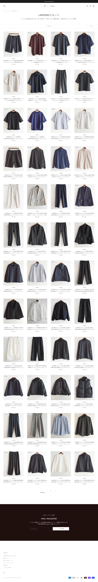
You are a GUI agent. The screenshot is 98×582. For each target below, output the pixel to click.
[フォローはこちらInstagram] (4, 572)
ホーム (4, 11)
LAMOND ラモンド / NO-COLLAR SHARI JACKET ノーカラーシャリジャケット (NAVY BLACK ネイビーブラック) (84, 214)
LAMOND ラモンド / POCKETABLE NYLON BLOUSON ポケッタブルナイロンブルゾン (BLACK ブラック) (84, 481)
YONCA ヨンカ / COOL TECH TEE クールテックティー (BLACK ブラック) (84, 99)
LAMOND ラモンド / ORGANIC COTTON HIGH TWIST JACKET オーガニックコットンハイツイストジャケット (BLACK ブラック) (13, 328)
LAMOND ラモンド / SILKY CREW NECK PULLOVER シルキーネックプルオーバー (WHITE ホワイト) (60, 481)
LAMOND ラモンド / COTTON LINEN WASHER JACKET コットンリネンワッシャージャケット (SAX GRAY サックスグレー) (37, 290)
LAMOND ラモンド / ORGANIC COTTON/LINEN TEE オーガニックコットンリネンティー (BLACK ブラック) (13, 137)
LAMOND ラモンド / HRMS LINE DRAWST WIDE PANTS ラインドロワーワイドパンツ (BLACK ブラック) (13, 481)
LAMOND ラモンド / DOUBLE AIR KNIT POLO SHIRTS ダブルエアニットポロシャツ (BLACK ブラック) (61, 328)
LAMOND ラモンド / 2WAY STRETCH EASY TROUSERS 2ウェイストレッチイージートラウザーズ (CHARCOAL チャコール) (13, 252)
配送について (6, 558)
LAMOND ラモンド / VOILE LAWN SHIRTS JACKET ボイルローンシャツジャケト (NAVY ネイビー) (61, 176)
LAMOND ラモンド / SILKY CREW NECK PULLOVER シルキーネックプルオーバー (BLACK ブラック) (37, 481)
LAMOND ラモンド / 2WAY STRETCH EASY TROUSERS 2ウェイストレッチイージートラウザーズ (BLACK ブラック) (61, 252)
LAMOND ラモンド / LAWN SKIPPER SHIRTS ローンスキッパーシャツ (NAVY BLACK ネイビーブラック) (37, 99)
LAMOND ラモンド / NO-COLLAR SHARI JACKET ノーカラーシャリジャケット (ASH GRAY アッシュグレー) (37, 214)
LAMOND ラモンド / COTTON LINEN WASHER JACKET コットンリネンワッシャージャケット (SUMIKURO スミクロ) (14, 290)
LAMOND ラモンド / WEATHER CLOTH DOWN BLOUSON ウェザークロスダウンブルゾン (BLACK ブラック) (37, 405)
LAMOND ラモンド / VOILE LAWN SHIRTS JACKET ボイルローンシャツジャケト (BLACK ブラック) (37, 176)
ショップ (8, 11)
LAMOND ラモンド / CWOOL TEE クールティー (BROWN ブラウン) (37, 61)
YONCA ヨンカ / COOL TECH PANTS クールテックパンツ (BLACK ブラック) (61, 99)
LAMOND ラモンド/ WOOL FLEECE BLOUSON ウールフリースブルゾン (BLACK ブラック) (13, 405)
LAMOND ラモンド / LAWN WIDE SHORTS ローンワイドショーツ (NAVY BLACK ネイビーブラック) (14, 61)
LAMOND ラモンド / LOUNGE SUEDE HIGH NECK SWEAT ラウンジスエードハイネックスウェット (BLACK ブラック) (61, 366)
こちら (47, 524)
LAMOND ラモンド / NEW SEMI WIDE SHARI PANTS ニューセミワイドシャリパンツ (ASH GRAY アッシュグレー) (13, 214)
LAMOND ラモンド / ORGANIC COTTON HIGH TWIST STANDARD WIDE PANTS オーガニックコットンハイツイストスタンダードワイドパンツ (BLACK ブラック (84, 290)
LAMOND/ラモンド (15, 11)
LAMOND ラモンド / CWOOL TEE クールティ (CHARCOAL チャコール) (60, 61)
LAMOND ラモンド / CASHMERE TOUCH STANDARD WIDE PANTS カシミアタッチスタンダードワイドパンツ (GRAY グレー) (37, 443)
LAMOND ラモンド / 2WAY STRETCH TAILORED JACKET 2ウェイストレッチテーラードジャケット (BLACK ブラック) (84, 252)
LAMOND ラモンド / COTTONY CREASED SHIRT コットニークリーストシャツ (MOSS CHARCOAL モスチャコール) (84, 443)
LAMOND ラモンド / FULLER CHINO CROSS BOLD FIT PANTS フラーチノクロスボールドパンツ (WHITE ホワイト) (13, 366)
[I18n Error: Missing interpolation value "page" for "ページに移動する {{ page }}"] (55, 491)
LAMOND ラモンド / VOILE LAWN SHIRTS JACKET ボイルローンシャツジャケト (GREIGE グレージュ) (84, 176)
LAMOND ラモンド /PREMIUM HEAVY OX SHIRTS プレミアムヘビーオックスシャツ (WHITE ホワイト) (37, 328)
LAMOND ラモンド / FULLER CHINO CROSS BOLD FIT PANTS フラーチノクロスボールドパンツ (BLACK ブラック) (84, 328)
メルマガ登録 (61, 528)
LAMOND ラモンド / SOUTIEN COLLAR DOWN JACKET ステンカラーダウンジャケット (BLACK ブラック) (61, 405)
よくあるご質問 (7, 567)
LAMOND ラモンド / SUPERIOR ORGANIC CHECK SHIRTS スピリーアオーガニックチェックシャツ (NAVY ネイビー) (61, 137)
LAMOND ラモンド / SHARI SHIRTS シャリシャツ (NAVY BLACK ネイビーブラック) (84, 61)
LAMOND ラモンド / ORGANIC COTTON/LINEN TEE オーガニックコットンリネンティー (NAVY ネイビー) (37, 137)
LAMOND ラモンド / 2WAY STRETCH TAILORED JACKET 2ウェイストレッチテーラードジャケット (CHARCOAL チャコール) (37, 252)
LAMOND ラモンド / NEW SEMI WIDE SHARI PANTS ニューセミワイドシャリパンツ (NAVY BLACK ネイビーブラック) (61, 214)
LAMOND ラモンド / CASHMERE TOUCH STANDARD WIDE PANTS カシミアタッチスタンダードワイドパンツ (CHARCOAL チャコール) (13, 443)
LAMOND (13, 58)
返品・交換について (8, 560)
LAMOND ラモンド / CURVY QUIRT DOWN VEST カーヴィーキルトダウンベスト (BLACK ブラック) (84, 405)
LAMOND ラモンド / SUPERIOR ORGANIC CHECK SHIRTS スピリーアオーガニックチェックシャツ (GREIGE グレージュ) (84, 137)
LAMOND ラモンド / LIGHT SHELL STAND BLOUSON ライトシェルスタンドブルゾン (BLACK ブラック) (61, 290)
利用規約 (5, 565)
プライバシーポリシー (8, 563)
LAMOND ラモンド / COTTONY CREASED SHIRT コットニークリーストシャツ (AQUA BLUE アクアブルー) (61, 443)
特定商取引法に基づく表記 (9, 555)
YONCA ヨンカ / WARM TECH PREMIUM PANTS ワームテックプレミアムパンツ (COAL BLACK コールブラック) (37, 366)
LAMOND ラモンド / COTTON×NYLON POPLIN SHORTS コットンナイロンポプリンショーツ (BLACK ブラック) (14, 176)
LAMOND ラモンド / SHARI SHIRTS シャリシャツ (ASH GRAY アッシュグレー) (13, 99)
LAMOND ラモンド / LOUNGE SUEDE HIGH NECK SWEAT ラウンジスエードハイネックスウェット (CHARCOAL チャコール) (84, 366)
